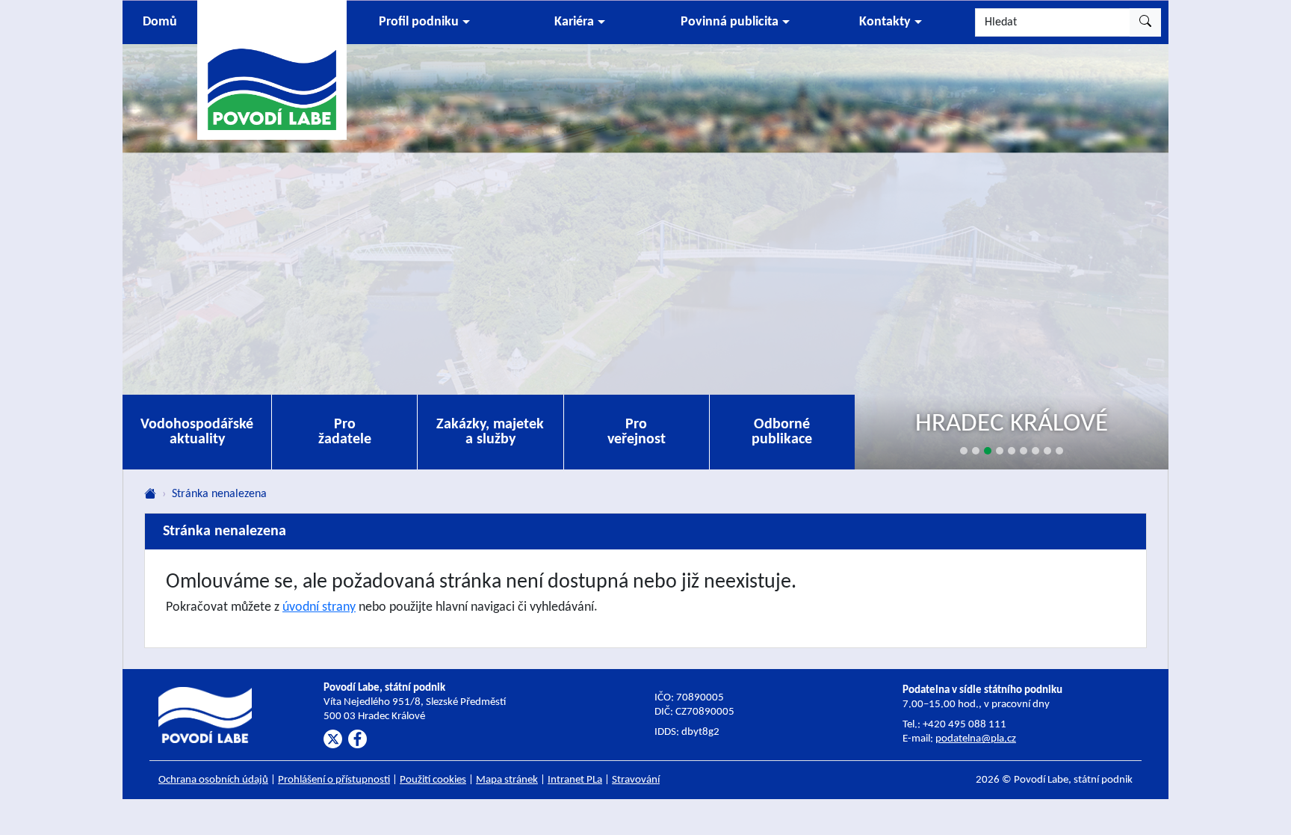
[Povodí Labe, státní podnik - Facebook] (357, 739)
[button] (424, 22)
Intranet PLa (575, 780)
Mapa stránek (507, 780)
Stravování (636, 780)
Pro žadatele (344, 432)
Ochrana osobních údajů (213, 780)
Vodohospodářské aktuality (196, 432)
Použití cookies (433, 780)
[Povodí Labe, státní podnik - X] (332, 739)
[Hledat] (1145, 22)
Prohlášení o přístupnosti (334, 780)
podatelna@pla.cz (975, 739)
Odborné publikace (782, 432)
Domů (160, 22)
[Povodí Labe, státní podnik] (272, 69)
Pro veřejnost (636, 432)
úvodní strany (319, 607)
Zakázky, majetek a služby (490, 432)
